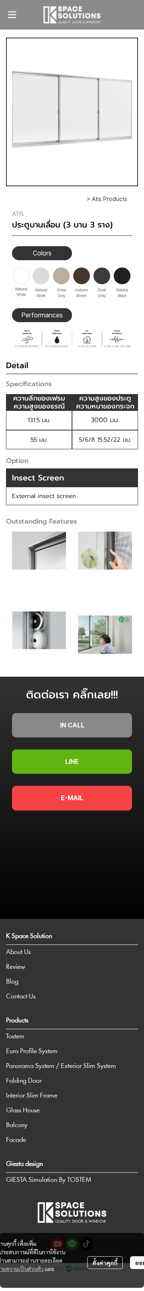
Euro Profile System (32, 1051)
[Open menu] (12, 15)
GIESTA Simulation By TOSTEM (48, 1180)
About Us (18, 952)
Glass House (23, 1110)
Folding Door (24, 1081)
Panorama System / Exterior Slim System (61, 1066)
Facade (16, 1140)
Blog (12, 981)
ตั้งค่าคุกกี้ (105, 1262)
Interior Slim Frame (31, 1095)
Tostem (15, 1036)
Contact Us (21, 996)
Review (15, 967)
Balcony (17, 1125)
